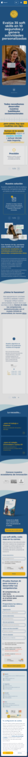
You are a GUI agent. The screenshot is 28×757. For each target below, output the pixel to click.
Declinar (20, 753)
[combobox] (17, 2)
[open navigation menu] (21, 2)
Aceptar (8, 752)
